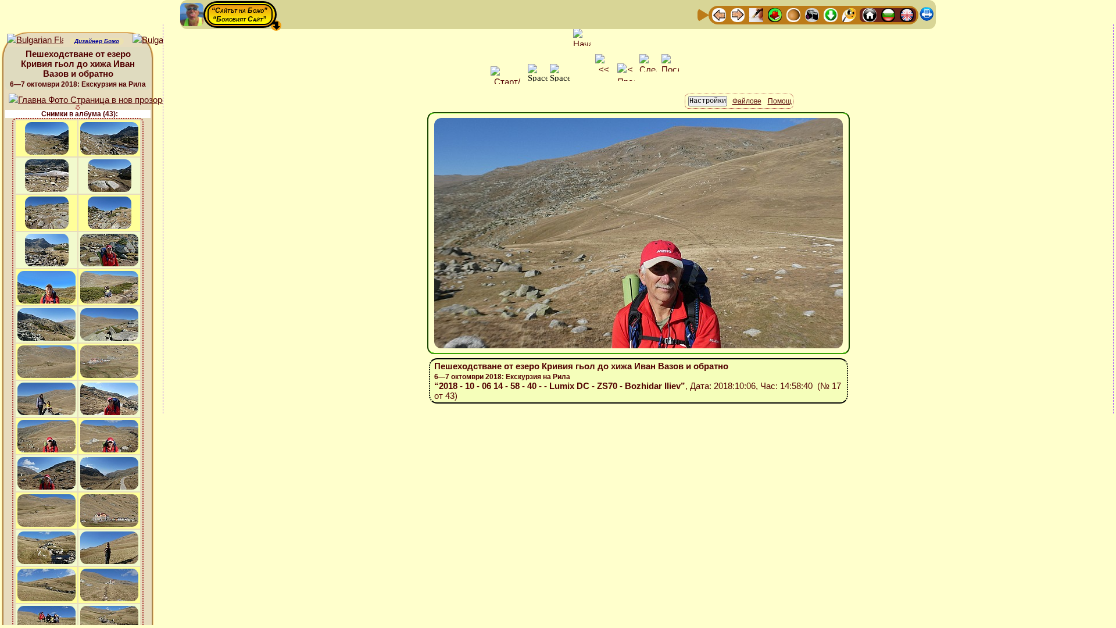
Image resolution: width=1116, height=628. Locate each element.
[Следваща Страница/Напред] (738, 14)
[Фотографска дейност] (812, 14)
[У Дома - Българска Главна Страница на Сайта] (888, 14)
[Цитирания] (775, 14)
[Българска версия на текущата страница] (160, 40)
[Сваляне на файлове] (831, 14)
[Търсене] (849, 14)
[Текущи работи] (793, 14)
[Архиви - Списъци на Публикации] (756, 14)
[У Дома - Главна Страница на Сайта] (870, 14)
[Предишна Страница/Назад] (719, 14)
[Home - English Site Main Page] (907, 14)
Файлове (746, 101)
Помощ (780, 101)
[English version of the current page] (35, 40)
